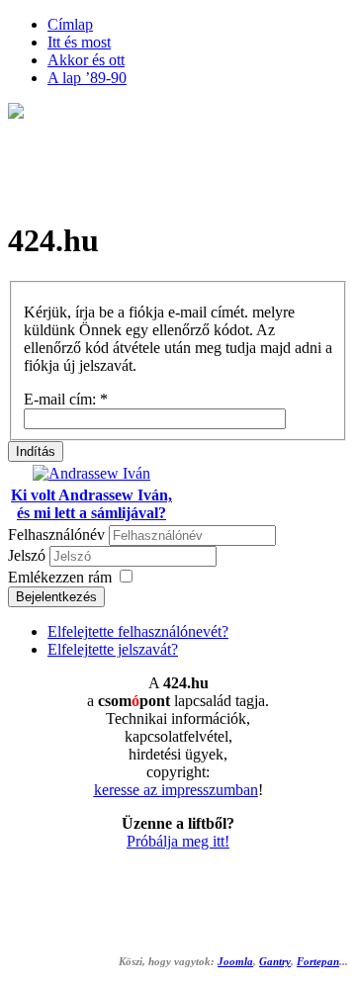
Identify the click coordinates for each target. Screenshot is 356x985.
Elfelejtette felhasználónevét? (137, 631)
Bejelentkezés (56, 596)
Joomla (235, 961)
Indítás (35, 451)
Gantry (275, 961)
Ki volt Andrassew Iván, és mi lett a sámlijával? (91, 504)
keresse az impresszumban (176, 789)
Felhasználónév (56, 534)
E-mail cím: (66, 399)
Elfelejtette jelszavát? (112, 649)
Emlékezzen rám (60, 577)
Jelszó (28, 555)
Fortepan (318, 961)
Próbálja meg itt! (178, 841)
